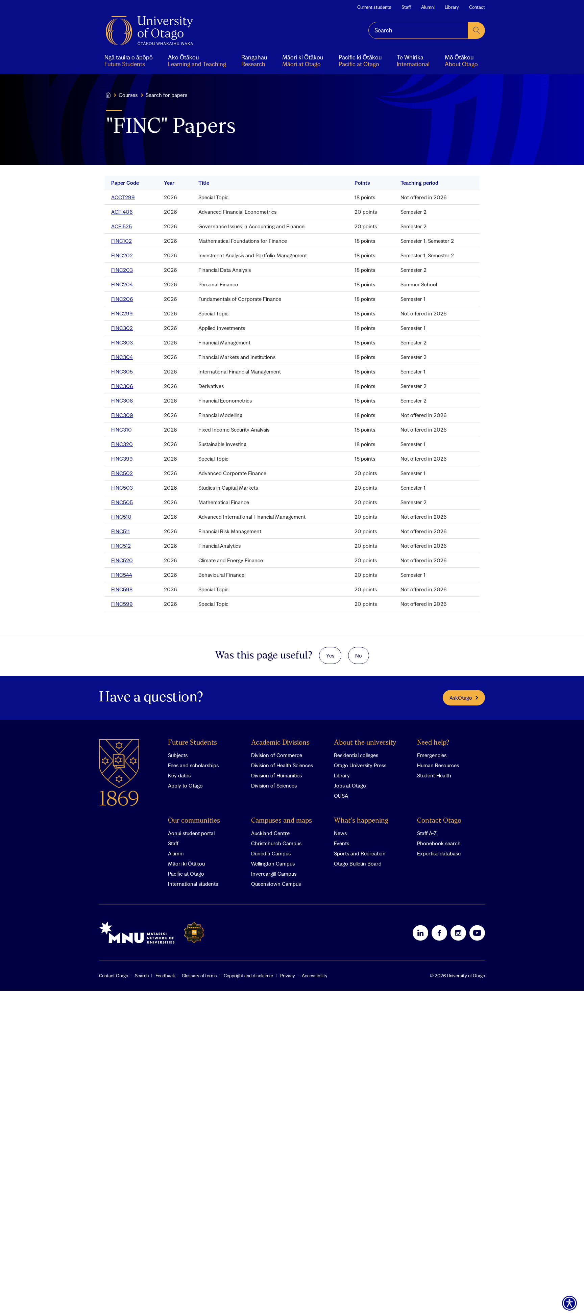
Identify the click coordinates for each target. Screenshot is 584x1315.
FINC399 (122, 458)
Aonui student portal (191, 833)
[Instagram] (458, 932)
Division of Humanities (276, 775)
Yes (330, 655)
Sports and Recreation (360, 853)
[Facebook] (439, 932)
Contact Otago (439, 820)
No (358, 655)
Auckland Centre (270, 833)
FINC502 (122, 473)
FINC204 (122, 284)
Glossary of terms (199, 975)
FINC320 (122, 444)
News (340, 833)
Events (341, 843)
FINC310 (121, 429)
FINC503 (122, 487)
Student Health (434, 775)
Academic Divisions (280, 742)
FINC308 (122, 400)
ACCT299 (123, 197)
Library (452, 7)
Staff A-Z (427, 833)
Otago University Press (360, 765)
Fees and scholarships (193, 765)
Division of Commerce (276, 755)
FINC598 (121, 589)
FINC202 (122, 255)
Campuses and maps (281, 820)
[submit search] (476, 30)
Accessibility (314, 975)
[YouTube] (477, 932)
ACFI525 (121, 226)
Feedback (165, 975)
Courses (128, 95)
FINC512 (121, 545)
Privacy (287, 975)
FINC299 (122, 313)
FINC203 (122, 270)
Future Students (192, 742)
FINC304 (122, 357)
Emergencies (431, 755)
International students (193, 883)
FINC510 (121, 516)
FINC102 (121, 240)
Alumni (428, 7)
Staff (406, 7)
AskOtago (460, 697)
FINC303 (122, 342)
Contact (477, 7)
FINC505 (122, 502)
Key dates (179, 775)
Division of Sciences (274, 785)
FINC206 (122, 299)
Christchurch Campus (276, 843)
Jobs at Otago (350, 785)
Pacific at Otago (186, 873)
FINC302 (122, 328)
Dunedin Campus (271, 853)
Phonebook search (439, 843)
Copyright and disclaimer (248, 975)
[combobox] (418, 30)
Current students (374, 7)
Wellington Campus (273, 863)
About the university (365, 742)
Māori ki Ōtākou (186, 863)
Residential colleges (356, 755)
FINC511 (120, 531)
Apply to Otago (185, 785)
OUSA (341, 795)
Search (142, 975)
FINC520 (122, 560)
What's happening (361, 820)
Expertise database (439, 853)
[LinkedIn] (420, 932)
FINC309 (122, 415)
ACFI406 (122, 211)
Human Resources (438, 765)
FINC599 (122, 604)
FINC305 (122, 371)
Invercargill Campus (273, 873)
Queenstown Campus (276, 883)
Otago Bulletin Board (358, 863)
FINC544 (121, 574)
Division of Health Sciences (282, 765)
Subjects (178, 755)
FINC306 (122, 386)
